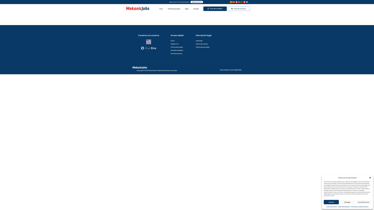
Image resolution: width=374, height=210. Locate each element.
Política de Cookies (329, 195)
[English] (239, 2)
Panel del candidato (216, 8)
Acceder (196, 9)
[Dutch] (247, 2)
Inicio (161, 9)
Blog (186, 9)
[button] (370, 178)
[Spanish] (233, 2)
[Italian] (244, 2)
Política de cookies (331, 206)
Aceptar (331, 202)
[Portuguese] (241, 2)
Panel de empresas (240, 9)
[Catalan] (231, 2)
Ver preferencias (363, 202)
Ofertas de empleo (174, 9)
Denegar (347, 202)
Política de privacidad (344, 206)
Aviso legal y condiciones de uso (360, 206)
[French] (236, 2)
